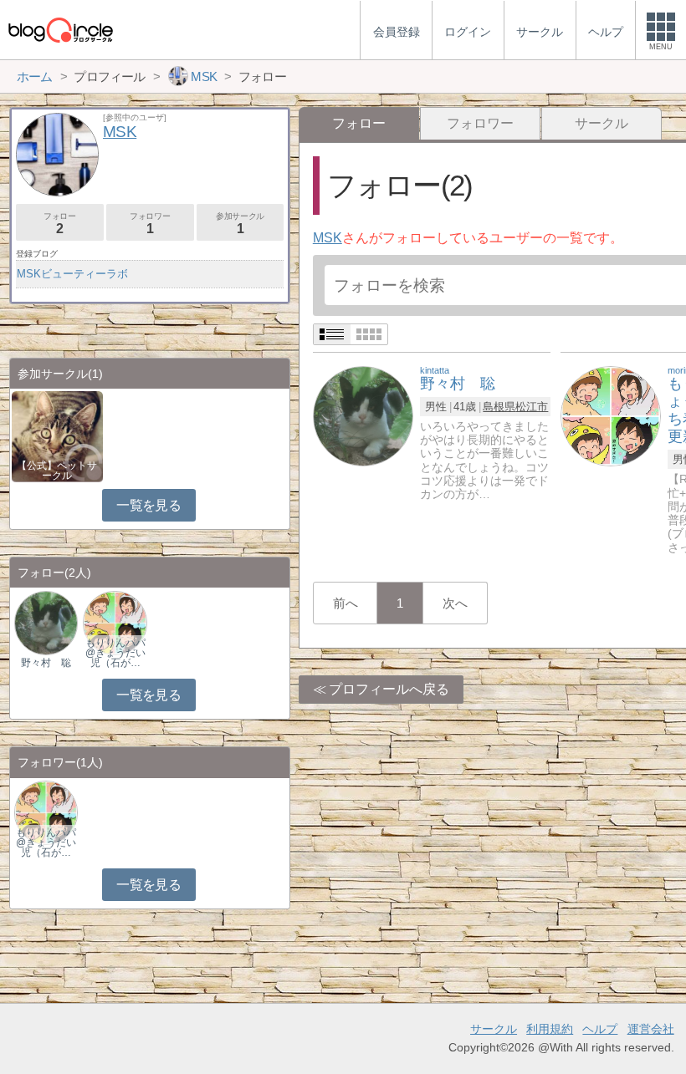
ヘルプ (599, 1029)
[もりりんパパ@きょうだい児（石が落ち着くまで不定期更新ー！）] (114, 622)
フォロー (59, 223)
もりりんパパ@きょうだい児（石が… (115, 653)
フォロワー (480, 123)
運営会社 (650, 1029)
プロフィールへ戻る (389, 689)
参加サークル (240, 223)
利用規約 (549, 1029)
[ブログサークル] (60, 29)
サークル (601, 123)
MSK (327, 238)
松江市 (531, 406)
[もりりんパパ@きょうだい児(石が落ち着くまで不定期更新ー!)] (611, 415)
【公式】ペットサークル (57, 471)
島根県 (499, 406)
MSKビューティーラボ (72, 273)
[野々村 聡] (363, 415)
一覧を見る (148, 505)
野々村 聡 (46, 663)
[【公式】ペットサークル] (57, 435)
